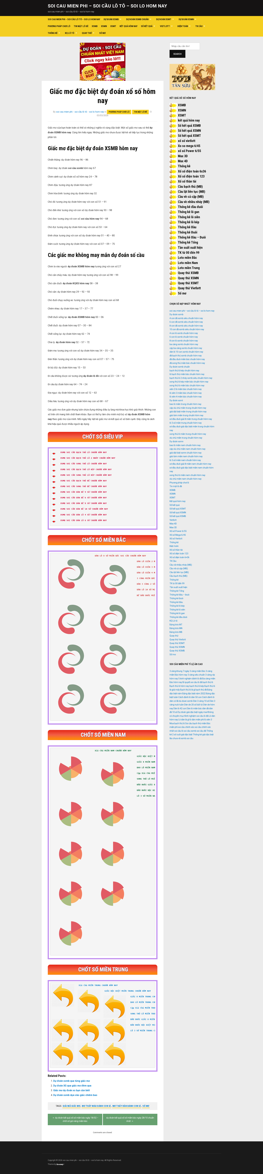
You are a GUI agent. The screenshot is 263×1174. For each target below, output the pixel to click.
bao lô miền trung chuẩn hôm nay (185, 404)
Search (177, 54)
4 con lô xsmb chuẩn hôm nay (184, 333)
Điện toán (182, 26)
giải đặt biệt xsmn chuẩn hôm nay (186, 453)
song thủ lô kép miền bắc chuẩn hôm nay (189, 381)
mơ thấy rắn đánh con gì (126, 1106)
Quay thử (87, 33)
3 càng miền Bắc (197, 671)
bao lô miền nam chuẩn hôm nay (185, 445)
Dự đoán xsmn (186, 19)
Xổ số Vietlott (176, 538)
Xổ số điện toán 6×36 (179, 557)
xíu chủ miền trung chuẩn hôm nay (186, 438)
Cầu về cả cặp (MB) (191, 197)
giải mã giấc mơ (71, 1106)
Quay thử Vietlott (189, 288)
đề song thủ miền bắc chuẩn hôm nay (187, 363)
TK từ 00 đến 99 (188, 253)
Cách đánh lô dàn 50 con (190, 697)
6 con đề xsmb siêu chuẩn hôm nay (186, 322)
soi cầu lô (178, 731)
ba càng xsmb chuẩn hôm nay (184, 344)
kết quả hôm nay (189, 120)
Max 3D (183, 156)
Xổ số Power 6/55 (178, 531)
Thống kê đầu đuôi (190, 207)
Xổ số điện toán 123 (191, 176)
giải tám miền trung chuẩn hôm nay (186, 415)
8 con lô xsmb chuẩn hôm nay (184, 340)
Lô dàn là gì (183, 719)
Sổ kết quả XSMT (189, 136)
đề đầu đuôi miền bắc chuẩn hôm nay (187, 359)
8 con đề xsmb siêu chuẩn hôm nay (186, 325)
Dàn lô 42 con (180, 708)
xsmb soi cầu (187, 738)
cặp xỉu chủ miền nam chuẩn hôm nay (187, 449)
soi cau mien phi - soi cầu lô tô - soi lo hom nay (80, 111)
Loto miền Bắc (187, 258)
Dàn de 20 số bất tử (193, 704)
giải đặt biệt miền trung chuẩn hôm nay (188, 411)
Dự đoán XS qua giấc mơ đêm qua (72, 1085)
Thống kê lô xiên (189, 217)
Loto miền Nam (188, 263)
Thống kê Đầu (187, 227)
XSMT (113, 26)
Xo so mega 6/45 (189, 146)
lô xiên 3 (208, 719)
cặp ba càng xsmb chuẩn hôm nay (186, 348)
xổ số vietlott (186, 141)
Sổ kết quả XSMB (189, 125)
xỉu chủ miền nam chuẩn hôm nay (186, 479)
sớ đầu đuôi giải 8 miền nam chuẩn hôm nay (190, 464)
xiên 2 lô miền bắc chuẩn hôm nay (186, 389)
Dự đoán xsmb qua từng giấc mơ (71, 1080)
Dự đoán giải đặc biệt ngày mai (192, 712)
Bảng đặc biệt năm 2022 (193, 693)
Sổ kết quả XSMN (189, 131)
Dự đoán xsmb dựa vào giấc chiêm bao (75, 1095)
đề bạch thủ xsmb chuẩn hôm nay (186, 355)
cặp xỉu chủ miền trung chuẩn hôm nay (188, 408)
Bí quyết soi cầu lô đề (192, 682)
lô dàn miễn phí (196, 719)
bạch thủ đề (201, 689)
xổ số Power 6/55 (189, 151)
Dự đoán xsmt (163, 19)
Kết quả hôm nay (128, 26)
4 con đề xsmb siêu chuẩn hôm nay (186, 318)
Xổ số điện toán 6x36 (192, 171)
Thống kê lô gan (188, 212)
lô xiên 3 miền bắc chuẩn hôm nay (186, 393)
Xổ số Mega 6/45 (178, 535)
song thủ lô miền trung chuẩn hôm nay (188, 434)
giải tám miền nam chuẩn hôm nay (186, 456)
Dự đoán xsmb (111, 19)
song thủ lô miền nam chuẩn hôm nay (187, 475)
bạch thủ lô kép (196, 686)
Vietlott (165, 26)
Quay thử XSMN (188, 278)
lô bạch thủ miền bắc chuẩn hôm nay (187, 374)
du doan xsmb (186, 701)
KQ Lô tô (69, 33)
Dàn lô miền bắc (194, 708)
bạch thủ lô (208, 682)
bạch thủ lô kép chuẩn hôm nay (184, 370)
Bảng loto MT (176, 624)
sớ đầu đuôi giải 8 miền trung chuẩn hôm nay (191, 419)
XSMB (95, 26)
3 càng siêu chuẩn (196, 675)
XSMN (104, 26)
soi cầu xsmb (190, 731)
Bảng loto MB (176, 632)
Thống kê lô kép (188, 222)
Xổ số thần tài (187, 181)
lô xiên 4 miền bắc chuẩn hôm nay (186, 396)
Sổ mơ (102, 33)
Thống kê (53, 33)
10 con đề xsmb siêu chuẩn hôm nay (187, 329)
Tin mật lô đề (81, 26)
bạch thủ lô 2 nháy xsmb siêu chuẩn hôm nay (191, 378)
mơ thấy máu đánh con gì (96, 1106)
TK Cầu (199, 26)
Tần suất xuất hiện (190, 247)
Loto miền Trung (189, 268)
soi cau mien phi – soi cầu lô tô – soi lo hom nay (107, 6)
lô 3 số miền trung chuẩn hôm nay (186, 423)
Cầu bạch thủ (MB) (190, 186)
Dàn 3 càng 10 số (201, 701)
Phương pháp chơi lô (59, 26)
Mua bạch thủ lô (177, 723)
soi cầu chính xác (186, 727)
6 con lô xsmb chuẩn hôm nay (184, 337)
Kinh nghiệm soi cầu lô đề (196, 716)
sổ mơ (145, 1106)
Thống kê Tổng (188, 242)
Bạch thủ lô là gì (187, 689)
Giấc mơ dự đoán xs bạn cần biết (71, 1090)
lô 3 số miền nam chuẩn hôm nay (185, 460)
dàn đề (205, 708)
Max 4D (183, 161)
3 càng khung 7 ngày (179, 671)
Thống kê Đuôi (187, 232)
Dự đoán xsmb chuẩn (137, 19)
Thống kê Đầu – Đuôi (192, 237)
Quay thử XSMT (188, 283)
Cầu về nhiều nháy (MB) (193, 202)
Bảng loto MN (176, 628)
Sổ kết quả (147, 26)
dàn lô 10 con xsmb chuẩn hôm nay (186, 352)
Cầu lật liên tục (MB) (191, 192)
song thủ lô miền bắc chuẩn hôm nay (187, 385)
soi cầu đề (201, 731)
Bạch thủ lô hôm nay (179, 686)
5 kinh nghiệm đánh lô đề (190, 678)
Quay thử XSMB (188, 273)
